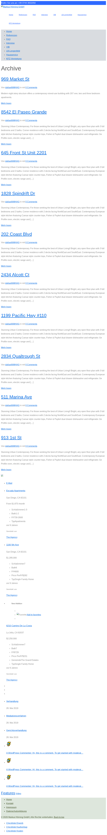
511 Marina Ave (16, 396)
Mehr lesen (6, 103)
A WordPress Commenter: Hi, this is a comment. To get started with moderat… (44, 753)
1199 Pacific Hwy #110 (23, 315)
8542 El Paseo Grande (24, 111)
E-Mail (9, 483)
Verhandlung (12, 701)
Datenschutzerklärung (16, 811)
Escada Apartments (15, 490)
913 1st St (11, 437)
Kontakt (9, 803)
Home (9, 799)
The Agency (11, 537)
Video (18, 793)
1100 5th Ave (12, 545)
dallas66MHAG (12, 87)
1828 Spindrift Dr (18, 193)
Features (8, 793)
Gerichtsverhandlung (16, 730)
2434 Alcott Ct (15, 274)
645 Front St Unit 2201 (24, 152)
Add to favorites (34, 615)
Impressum (11, 807)
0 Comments (31, 87)
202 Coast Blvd (16, 234)
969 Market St (15, 78)
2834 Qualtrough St (20, 356)
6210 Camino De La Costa (19, 625)
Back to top (59, 817)
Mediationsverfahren (16, 716)
